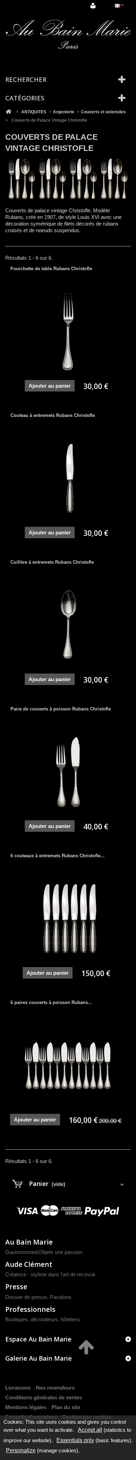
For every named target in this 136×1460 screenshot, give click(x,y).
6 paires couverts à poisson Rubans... (51, 1002)
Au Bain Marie (29, 1242)
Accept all (90, 1430)
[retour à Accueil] (8, 112)
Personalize (21, 1450)
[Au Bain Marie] (68, 34)
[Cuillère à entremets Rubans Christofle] (68, 625)
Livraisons (18, 1388)
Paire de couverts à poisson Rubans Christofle (60, 709)
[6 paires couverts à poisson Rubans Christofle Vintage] (68, 1065)
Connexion (93, 6)
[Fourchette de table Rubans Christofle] (68, 331)
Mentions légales (25, 1407)
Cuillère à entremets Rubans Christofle (52, 562)
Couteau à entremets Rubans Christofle (52, 415)
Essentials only (75, 1440)
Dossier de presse (26, 1297)
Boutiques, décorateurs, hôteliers (42, 1319)
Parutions (60, 1297)
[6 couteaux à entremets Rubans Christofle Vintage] (68, 919)
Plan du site (66, 1407)
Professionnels (30, 1309)
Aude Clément (28, 1264)
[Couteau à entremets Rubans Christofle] (68, 478)
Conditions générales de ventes (43, 1397)
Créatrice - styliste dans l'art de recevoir (50, 1274)
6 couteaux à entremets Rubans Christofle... (57, 855)
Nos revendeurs (55, 1388)
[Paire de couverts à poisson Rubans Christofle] (68, 772)
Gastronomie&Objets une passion (43, 1252)
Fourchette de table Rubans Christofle (51, 268)
